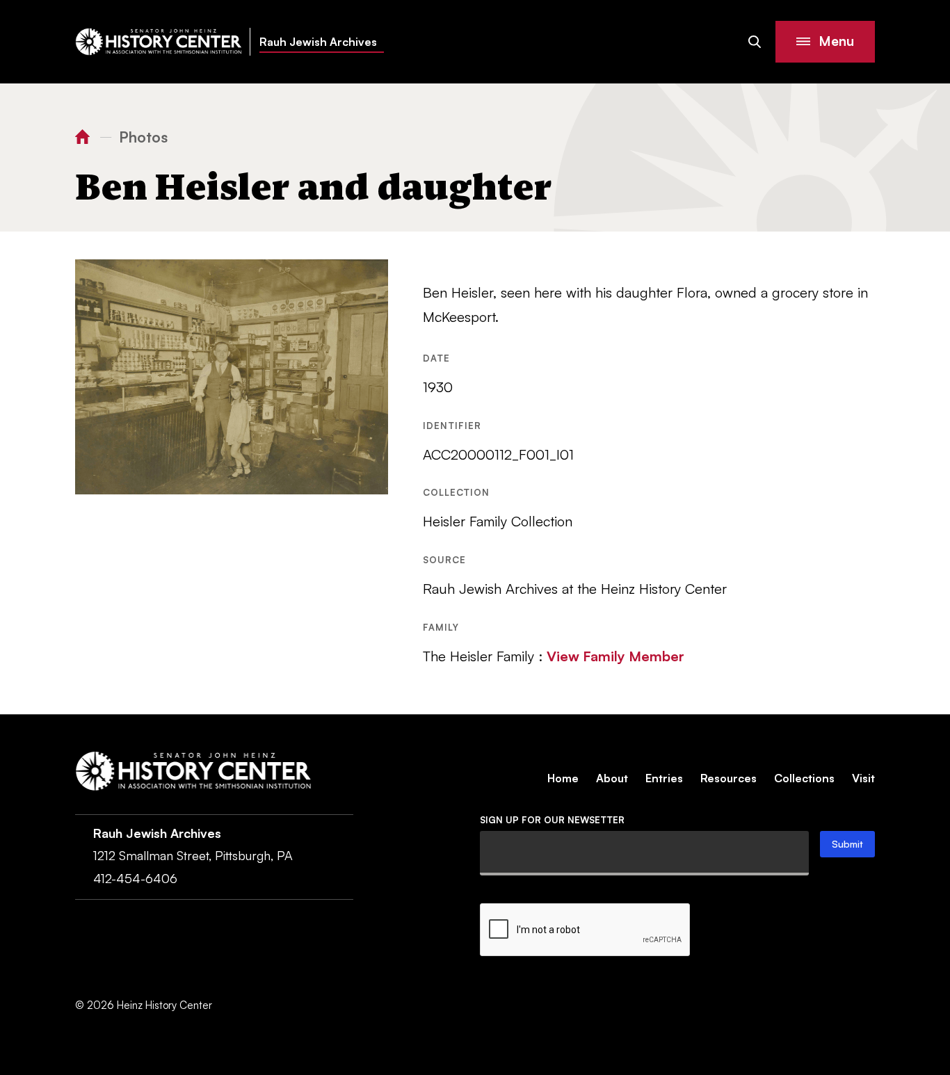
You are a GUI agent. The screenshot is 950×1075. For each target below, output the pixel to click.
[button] (825, 42)
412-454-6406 (135, 878)
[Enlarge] (370, 277)
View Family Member (615, 656)
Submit (847, 844)
